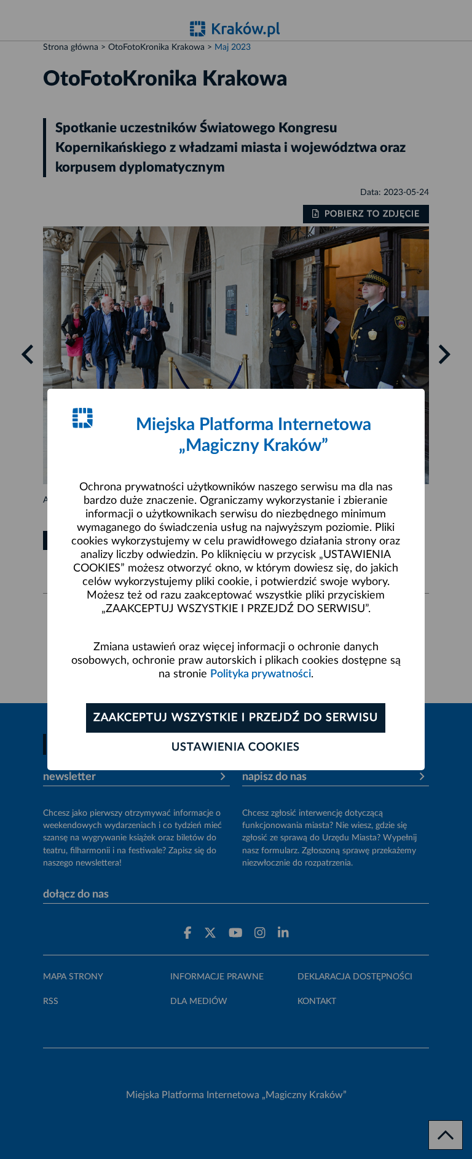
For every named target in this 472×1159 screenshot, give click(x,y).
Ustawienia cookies (235, 747)
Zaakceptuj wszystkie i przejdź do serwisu (235, 717)
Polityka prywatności (260, 674)
